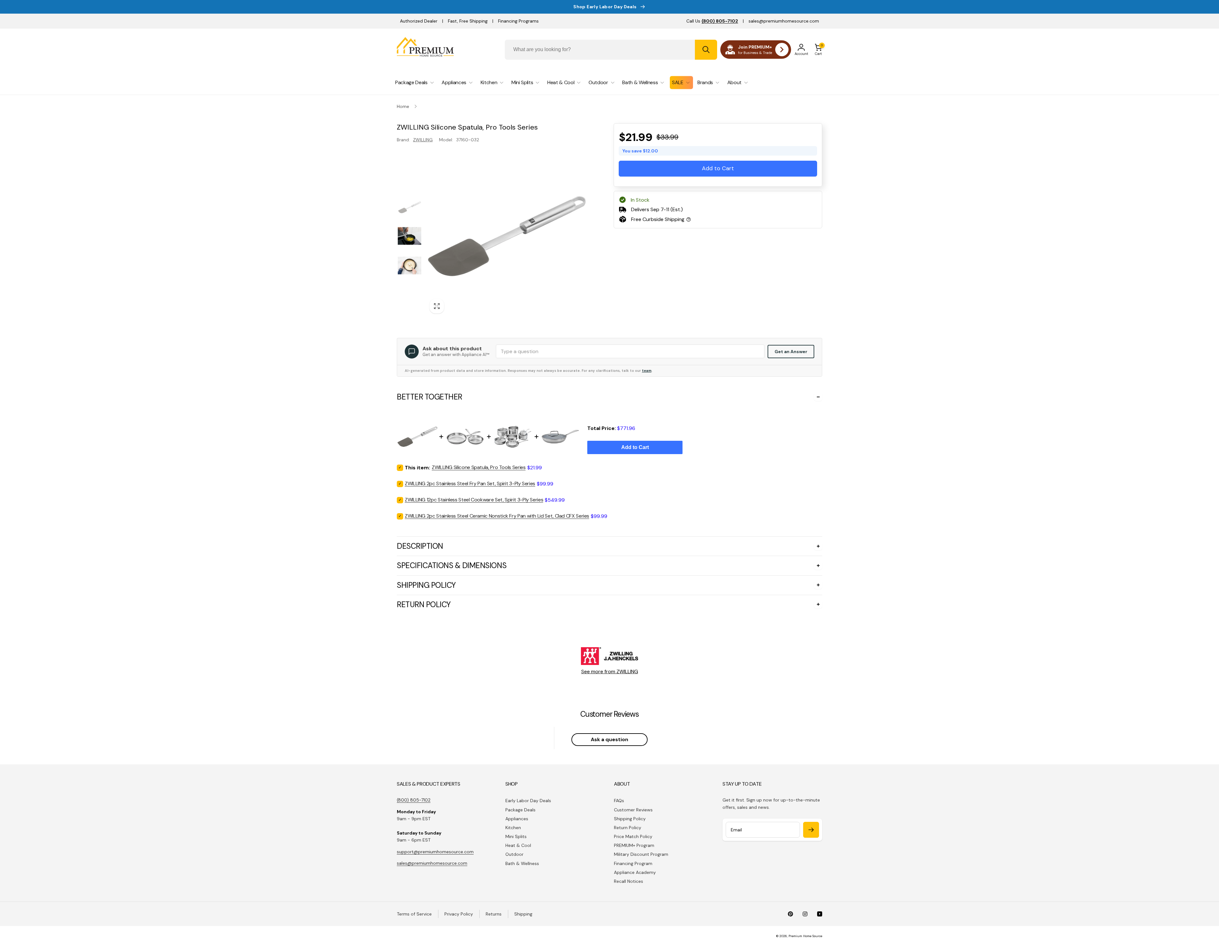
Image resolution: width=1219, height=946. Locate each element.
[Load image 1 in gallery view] (409, 207)
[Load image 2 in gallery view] (409, 236)
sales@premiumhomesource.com (784, 21)
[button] (818, 50)
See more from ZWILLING (609, 671)
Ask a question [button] (609, 739)
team (646, 370)
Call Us (712, 21)
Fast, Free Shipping (468, 21)
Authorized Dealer (418, 21)
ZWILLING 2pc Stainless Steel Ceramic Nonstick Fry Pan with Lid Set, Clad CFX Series (497, 516)
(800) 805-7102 (413, 800)
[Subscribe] (811, 830)
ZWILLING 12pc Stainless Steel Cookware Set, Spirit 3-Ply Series (474, 499)
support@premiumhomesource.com (435, 852)
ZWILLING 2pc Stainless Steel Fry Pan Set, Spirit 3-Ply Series (470, 483)
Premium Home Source (805, 936)
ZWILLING (423, 140)
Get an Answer (791, 351)
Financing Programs (518, 21)
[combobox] (611, 50)
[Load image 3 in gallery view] (409, 265)
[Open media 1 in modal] (506, 236)
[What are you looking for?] (706, 50)
